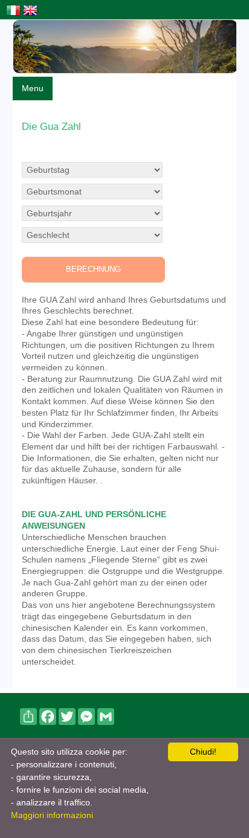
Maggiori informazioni (52, 815)
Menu (33, 88)
